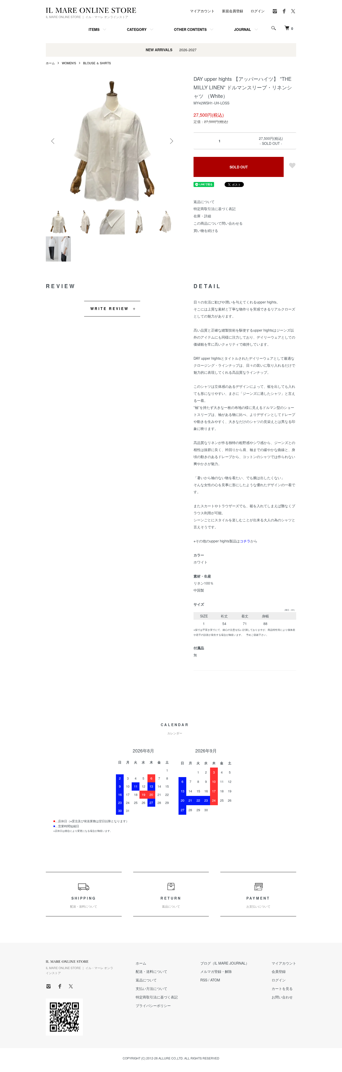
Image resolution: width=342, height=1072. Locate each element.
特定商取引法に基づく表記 (215, 208)
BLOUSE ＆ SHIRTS (97, 63)
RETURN (170, 902)
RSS (203, 979)
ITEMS (94, 29)
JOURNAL (242, 29)
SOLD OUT (239, 166)
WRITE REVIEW (109, 308)
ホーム (50, 63)
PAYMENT (258, 902)
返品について (204, 201)
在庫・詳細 (202, 215)
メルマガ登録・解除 (216, 971)
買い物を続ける (206, 230)
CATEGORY (136, 29)
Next (171, 141)
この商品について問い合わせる (218, 223)
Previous (53, 141)
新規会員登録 (232, 10)
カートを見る (282, 988)
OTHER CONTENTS (190, 29)
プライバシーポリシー (153, 1005)
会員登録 (279, 971)
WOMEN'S (69, 63)
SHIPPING (83, 902)
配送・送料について (151, 971)
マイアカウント (202, 10)
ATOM (215, 979)
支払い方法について (151, 988)
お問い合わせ (282, 996)
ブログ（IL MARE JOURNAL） (224, 963)
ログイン (258, 10)
